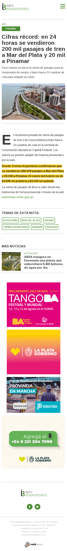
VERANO (49, 220)
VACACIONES (10, 220)
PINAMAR (37, 227)
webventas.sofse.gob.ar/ (17, 197)
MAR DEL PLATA (31, 220)
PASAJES (52, 227)
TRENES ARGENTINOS (15, 227)
